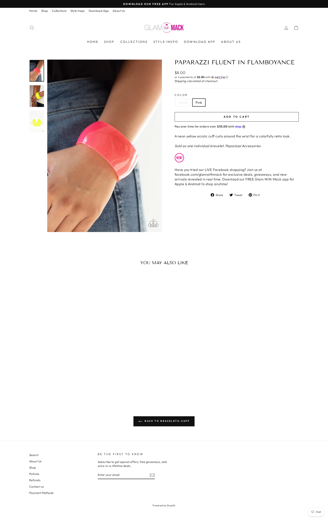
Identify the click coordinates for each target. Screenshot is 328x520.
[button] (237, 77)
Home (33, 11)
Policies (34, 474)
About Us (119, 11)
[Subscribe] (152, 475)
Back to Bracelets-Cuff (167, 421)
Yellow (183, 102)
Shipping (180, 81)
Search (34, 455)
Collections (59, 11)
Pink (199, 102)
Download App (99, 11)
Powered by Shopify (164, 505)
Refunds (34, 480)
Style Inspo (77, 11)
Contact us (36, 486)
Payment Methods (41, 493)
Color (181, 95)
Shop (44, 11)
